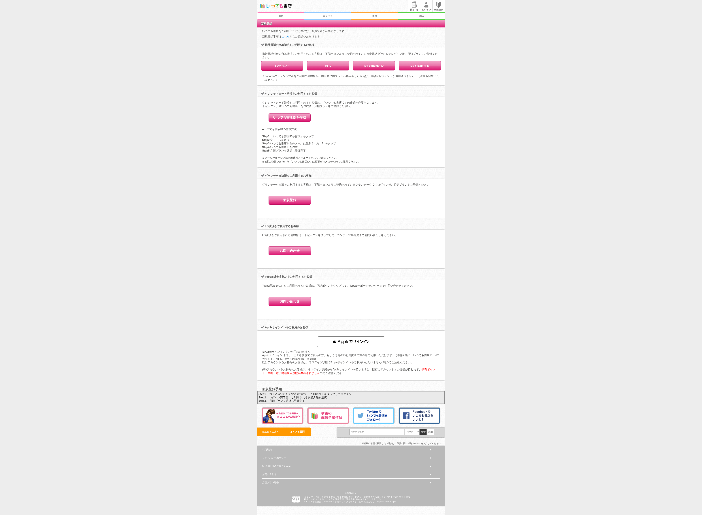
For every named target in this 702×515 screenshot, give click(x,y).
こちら (285, 36)
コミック (328, 15)
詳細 (430, 432)
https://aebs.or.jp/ (386, 502)
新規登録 (289, 200)
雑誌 (421, 15)
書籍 (374, 15)
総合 (281, 15)
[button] (351, 341)
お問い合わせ (290, 251)
